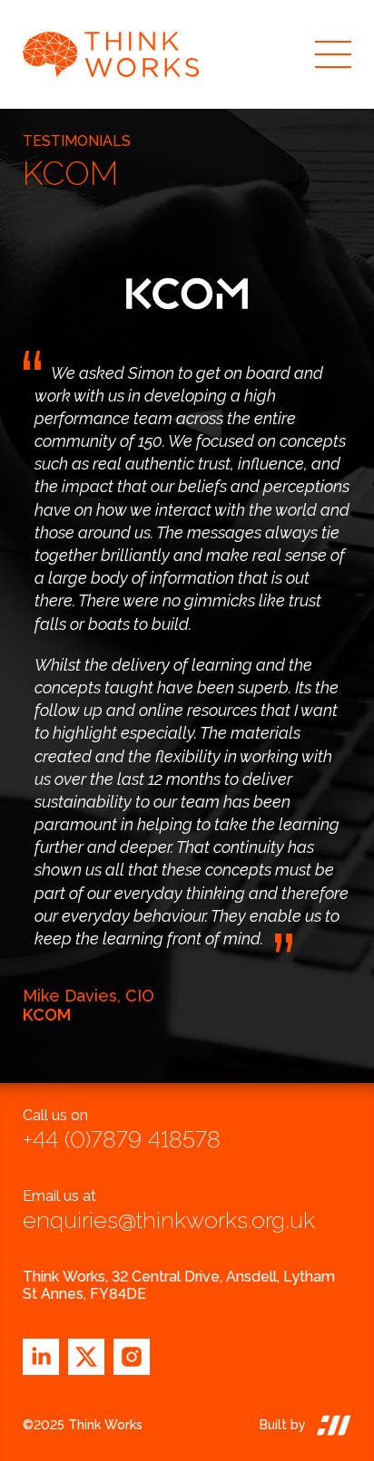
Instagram (131, 1357)
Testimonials (77, 141)
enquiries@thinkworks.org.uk (169, 1220)
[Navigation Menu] (333, 54)
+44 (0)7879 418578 (122, 1139)
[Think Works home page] (160, 54)
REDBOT (328, 1424)
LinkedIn (41, 1357)
